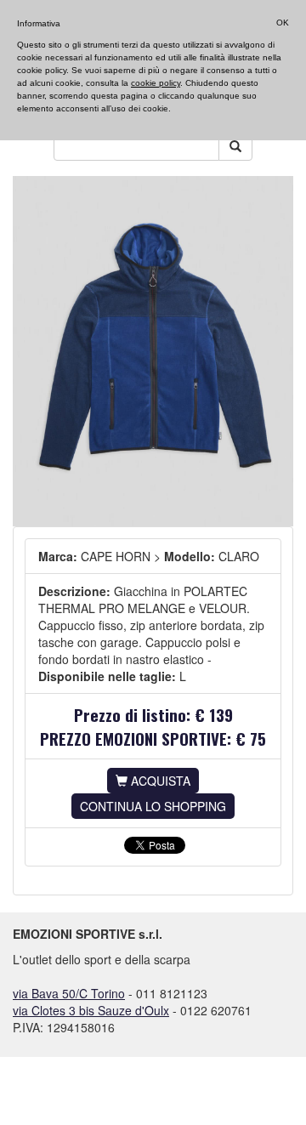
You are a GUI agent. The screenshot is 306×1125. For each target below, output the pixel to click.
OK (282, 22)
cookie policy (155, 83)
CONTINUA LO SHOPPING (153, 806)
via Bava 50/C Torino (69, 993)
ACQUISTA (159, 780)
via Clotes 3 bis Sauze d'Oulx (91, 1010)
